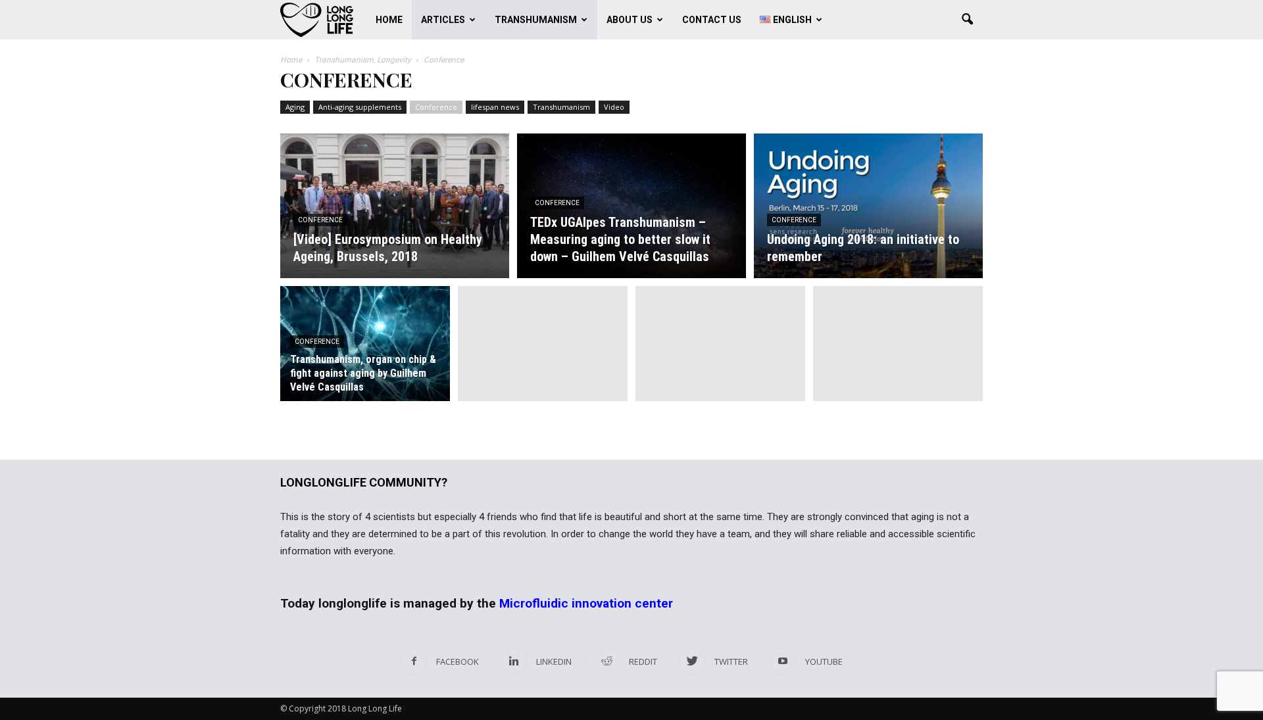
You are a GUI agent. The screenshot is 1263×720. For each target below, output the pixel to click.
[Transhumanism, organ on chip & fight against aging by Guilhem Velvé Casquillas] (365, 351)
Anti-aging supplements (359, 107)
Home (389, 19)
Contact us (711, 19)
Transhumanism (536, 19)
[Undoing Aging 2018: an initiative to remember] (868, 205)
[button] (967, 20)
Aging (295, 107)
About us (630, 19)
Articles (443, 19)
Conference (436, 107)
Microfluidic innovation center (586, 603)
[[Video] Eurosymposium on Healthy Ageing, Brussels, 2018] (394, 205)
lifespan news (495, 107)
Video (614, 107)
